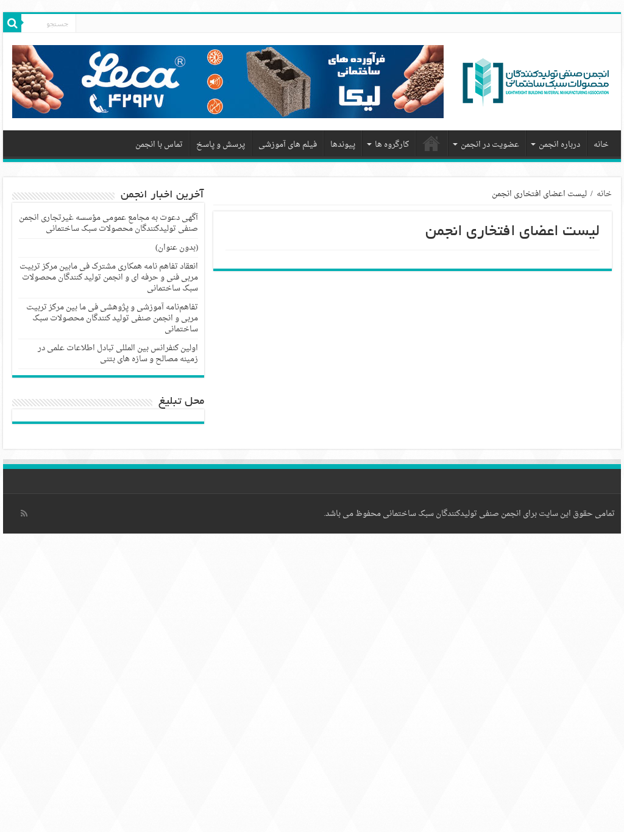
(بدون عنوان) (176, 247)
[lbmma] (535, 86)
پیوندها (342, 144)
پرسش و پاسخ (220, 144)
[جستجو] (12, 23)
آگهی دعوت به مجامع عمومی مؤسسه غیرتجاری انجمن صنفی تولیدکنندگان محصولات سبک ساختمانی (108, 223)
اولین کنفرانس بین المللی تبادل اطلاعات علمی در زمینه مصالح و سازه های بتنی (118, 353)
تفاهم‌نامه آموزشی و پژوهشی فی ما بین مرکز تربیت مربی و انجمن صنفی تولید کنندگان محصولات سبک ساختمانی (112, 318)
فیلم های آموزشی (287, 144)
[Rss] (24, 513)
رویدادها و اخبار (432, 143)
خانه (601, 144)
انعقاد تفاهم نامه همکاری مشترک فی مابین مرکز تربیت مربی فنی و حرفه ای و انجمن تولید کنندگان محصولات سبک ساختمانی (109, 277)
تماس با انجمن (159, 144)
